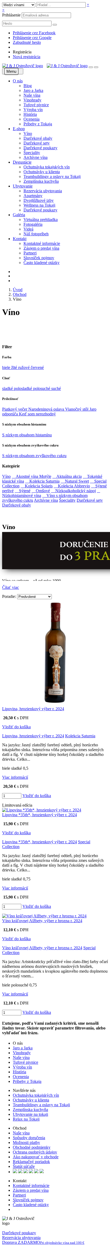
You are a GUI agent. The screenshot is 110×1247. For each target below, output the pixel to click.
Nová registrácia (26, 56)
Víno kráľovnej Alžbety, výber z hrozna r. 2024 (42, 920)
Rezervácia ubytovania (42, 191)
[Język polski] (25, 1171)
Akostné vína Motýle (31, 476)
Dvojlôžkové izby (38, 200)
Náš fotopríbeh (36, 234)
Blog (27, 85)
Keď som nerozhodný (37, 414)
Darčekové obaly (37, 138)
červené (37, 367)
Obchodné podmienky (31, 1147)
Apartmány (32, 195)
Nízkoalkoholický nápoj (73, 490)
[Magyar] (31, 1171)
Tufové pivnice (36, 105)
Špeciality (31, 152)
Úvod (17, 289)
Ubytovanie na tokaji (30, 1114)
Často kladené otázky (41, 262)
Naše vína (31, 95)
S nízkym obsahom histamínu (27, 435)
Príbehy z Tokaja (37, 124)
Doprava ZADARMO (43, 1242)
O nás (18, 81)
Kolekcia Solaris (37, 486)
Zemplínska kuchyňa (41, 181)
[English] (15, 1171)
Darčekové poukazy (40, 148)
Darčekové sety (36, 143)
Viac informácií (15, 777)
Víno (27, 133)
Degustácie (22, 162)
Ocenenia (31, 119)
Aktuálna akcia (67, 476)
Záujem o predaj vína (41, 248)
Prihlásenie (11, 15)
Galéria (19, 214)
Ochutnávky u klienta (41, 171)
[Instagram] (21, 1209)
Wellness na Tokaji (39, 205)
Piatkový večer (15, 409)
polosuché (42, 388)
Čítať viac (10, 587)
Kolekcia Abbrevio (72, 486)
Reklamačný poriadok (31, 1161)
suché (56, 388)
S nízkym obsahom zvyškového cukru (34, 455)
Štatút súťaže (24, 1166)
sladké (8, 388)
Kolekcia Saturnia (42, 481)
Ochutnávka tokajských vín (46, 167)
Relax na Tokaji (26, 1119)
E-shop (19, 128)
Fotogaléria (32, 224)
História (30, 114)
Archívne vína (35, 157)
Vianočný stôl (77, 409)
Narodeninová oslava (46, 409)
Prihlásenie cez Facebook (34, 33)
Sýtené (22, 490)
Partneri (30, 253)
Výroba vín (33, 109)
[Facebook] (14, 1209)
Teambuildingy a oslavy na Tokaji (52, 176)
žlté (14, 367)
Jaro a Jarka (33, 90)
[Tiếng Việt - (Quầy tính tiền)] (42, 1171)
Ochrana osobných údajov (35, 1152)
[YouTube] (18, 1209)
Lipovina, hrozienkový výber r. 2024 (33, 709)
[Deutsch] (20, 1171)
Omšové (41, 490)
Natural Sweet (75, 481)
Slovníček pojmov (38, 258)
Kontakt (19, 238)
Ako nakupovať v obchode (35, 1157)
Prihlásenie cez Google (32, 37)
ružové (24, 367)
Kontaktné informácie (41, 243)
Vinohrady (32, 100)
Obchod (19, 294)
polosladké (23, 388)
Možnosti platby (26, 1142)
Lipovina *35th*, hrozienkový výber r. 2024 (39, 814)
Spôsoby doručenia (29, 1137)
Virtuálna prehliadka (40, 219)
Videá (28, 229)
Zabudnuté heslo (27, 42)
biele (6, 367)
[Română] (36, 1171)
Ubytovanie (23, 186)
